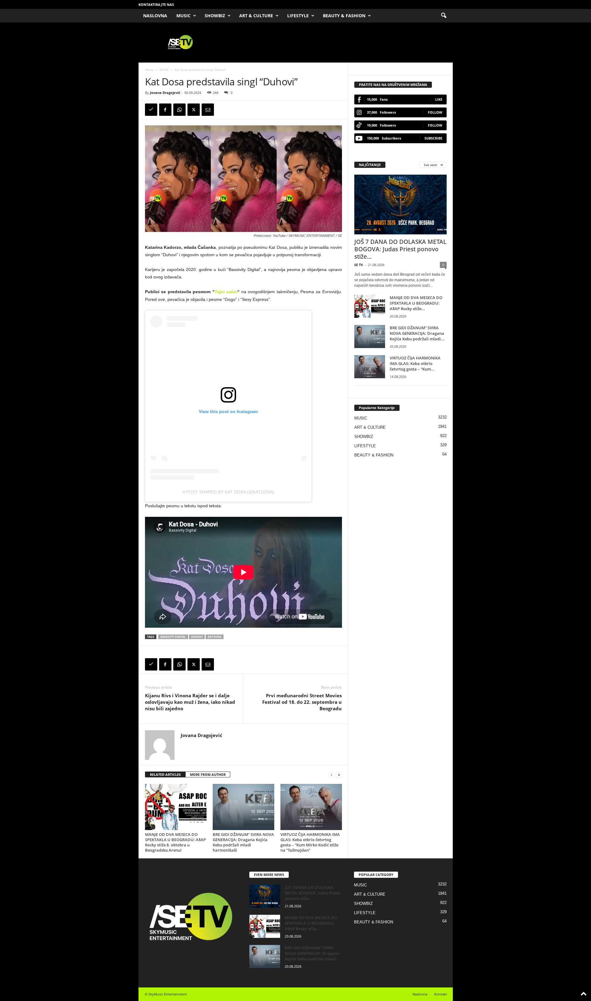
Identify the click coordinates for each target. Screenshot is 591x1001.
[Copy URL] (151, 109)
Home (149, 69)
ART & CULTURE (256, 15)
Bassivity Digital (173, 637)
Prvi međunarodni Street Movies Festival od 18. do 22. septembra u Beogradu (302, 701)
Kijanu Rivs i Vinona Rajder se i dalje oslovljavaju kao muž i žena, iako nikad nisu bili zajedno (190, 701)
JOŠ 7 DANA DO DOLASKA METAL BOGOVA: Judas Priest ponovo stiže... (400, 249)
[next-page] (339, 775)
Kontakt (440, 994)
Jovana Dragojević (165, 92)
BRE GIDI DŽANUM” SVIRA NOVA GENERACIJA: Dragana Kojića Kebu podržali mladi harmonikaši (243, 842)
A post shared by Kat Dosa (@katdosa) (228, 491)
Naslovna (419, 994)
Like (438, 99)
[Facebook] (165, 109)
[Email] (208, 109)
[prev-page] (331, 775)
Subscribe (433, 138)
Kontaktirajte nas (156, 4)
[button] (443, 15)
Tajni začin (226, 291)
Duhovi (197, 637)
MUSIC (183, 15)
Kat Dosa (214, 637)
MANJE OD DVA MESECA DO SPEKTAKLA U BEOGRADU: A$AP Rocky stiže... (416, 303)
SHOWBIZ (215, 15)
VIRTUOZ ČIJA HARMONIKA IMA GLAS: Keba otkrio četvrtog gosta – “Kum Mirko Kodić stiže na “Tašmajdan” (310, 842)
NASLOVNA (155, 15)
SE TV (358, 264)
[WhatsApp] (179, 109)
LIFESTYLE (298, 15)
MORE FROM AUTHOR (208, 774)
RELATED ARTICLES (165, 774)
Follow (435, 112)
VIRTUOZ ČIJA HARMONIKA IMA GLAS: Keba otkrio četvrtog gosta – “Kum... (415, 363)
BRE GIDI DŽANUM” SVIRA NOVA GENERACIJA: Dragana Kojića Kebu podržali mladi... (417, 333)
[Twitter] (193, 109)
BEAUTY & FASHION (344, 15)
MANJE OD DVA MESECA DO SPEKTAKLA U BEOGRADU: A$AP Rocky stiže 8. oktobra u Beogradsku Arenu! (175, 842)
